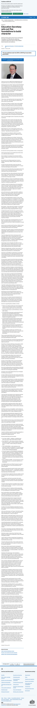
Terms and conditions (5, 699)
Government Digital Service (6, 700)
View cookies (26, 13)
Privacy (5, 698)
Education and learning (17, 675)
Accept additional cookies (6, 13)
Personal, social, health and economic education (9, 652)
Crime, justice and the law (6, 687)
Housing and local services (18, 682)
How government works (29, 688)
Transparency (27, 686)
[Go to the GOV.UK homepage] (5, 17)
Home (2, 19)
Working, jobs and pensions (18, 691)
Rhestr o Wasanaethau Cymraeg (16, 699)
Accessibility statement (15, 698)
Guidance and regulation (29, 679)
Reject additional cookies (17, 13)
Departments (27, 675)
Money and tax (16, 684)
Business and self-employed (6, 680)
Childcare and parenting (5, 682)
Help (2, 698)
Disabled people (4, 689)
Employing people (16, 677)
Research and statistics (29, 681)
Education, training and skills (8, 19)
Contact (22, 698)
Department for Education (9, 46)
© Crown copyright (32, 705)
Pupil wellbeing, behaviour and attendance (21, 19)
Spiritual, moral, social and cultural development (9, 654)
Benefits (2, 675)
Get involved (27, 690)
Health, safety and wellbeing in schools (8, 21)
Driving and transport (5, 691)
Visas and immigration (17, 689)
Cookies (9, 698)
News (26, 677)
